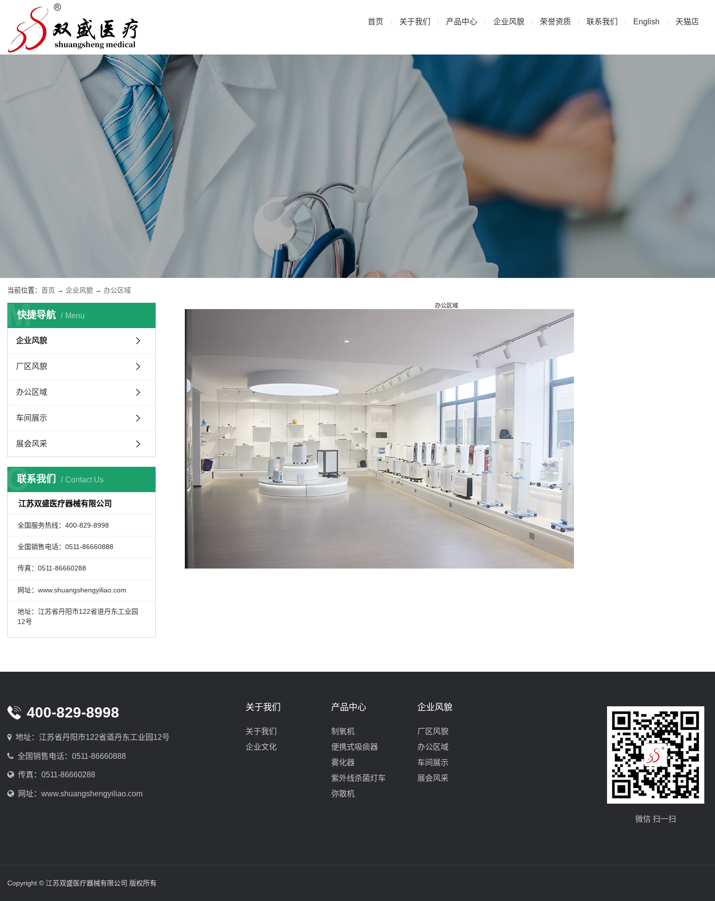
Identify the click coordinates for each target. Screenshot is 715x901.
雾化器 (343, 762)
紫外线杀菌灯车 (358, 778)
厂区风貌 (31, 366)
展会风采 (31, 444)
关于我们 (414, 22)
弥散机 (343, 794)
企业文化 (261, 747)
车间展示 (31, 418)
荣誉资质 (555, 22)
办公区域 (117, 290)
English (646, 22)
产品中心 (461, 22)
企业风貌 (508, 22)
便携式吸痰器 (354, 747)
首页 (375, 22)
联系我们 (602, 22)
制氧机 (343, 731)
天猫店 (687, 22)
